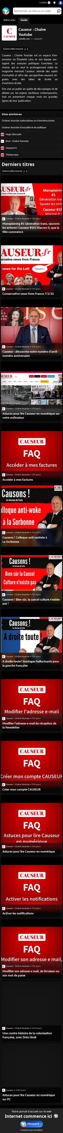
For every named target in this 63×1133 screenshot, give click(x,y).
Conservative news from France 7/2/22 (28, 294)
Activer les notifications (18, 913)
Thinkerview (12, 155)
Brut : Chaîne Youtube (17, 141)
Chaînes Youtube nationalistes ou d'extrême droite (28, 121)
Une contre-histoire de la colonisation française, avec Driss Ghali (27, 1035)
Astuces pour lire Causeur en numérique (28, 851)
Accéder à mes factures (17, 479)
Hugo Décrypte (13, 134)
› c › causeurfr (30, 39)
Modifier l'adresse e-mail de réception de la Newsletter (29, 725)
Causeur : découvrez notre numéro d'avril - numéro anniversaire (30, 354)
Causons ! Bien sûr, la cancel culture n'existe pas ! (31, 601)
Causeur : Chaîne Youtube (32, 32)
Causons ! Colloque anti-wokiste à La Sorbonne (24, 539)
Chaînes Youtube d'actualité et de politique (24, 127)
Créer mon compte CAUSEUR (21, 789)
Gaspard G (11, 148)
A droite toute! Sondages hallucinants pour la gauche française (30, 663)
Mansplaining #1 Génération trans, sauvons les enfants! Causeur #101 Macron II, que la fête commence (30, 228)
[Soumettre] (57, 11)
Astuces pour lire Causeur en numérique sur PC (28, 1097)
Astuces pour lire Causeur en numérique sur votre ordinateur (31, 416)
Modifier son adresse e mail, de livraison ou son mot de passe (30, 973)
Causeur (9, 1090)
